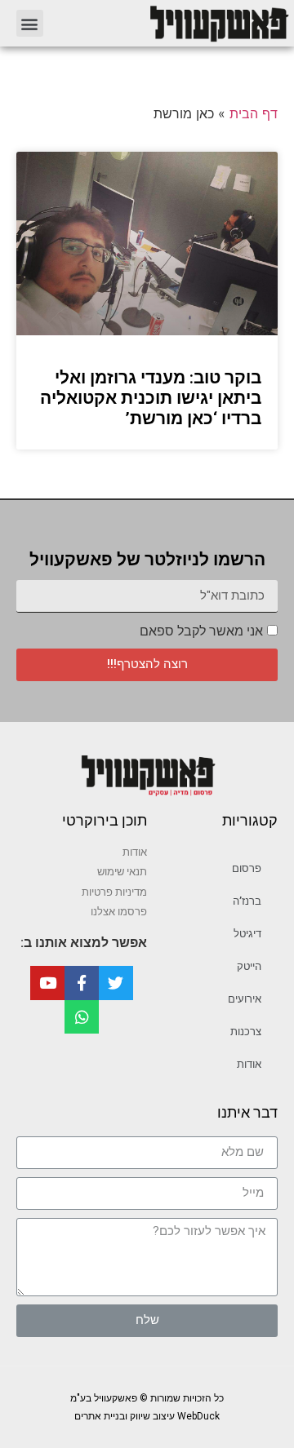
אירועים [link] (244, 999)
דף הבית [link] (253, 113)
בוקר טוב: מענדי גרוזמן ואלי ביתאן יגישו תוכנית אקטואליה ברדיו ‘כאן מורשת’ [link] (150, 398)
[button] (29, 23)
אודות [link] (249, 1064)
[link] (174, 23)
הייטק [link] (249, 966)
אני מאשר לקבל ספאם (201, 631)
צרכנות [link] (245, 1031)
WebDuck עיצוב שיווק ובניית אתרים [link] (147, 1416)
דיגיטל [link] (247, 934)
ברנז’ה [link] (247, 901)
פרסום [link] (246, 868)
